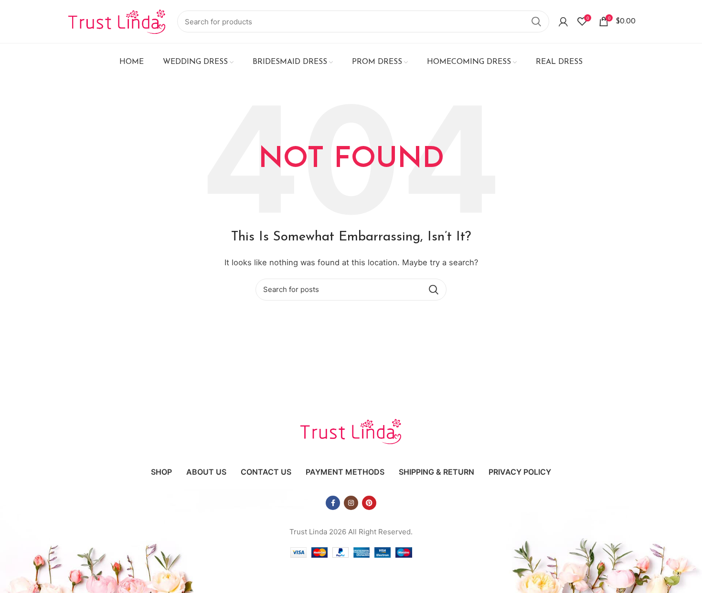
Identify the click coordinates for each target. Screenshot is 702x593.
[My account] (563, 21)
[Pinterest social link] (369, 503)
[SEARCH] (536, 21)
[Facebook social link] (333, 503)
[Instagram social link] (351, 503)
